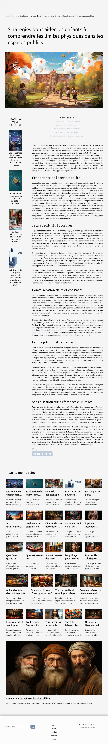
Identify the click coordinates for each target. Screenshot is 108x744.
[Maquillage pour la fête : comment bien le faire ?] (73, 547)
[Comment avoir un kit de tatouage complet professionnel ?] (73, 515)
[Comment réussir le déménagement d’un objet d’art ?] (91, 580)
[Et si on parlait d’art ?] (93, 483)
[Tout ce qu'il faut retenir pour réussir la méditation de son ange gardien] (66, 580)
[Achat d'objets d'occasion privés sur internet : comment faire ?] (17, 580)
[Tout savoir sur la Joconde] (54, 614)
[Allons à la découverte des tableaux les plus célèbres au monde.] (93, 614)
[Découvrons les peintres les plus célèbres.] (54, 668)
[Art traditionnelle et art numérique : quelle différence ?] (14, 515)
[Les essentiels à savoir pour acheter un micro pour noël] (14, 614)
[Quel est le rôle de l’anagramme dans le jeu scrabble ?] (34, 547)
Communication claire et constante (66, 129)
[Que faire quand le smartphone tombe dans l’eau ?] (14, 547)
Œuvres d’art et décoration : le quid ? (53, 526)
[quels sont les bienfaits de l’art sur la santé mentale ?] (34, 515)
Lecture (54, 736)
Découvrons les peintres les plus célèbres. (28, 698)
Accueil (7, 16)
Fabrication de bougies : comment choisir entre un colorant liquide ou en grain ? (15, 277)
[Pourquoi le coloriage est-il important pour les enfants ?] (93, 547)
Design (54, 732)
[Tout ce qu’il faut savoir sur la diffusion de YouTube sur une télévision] (34, 614)
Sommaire (68, 117)
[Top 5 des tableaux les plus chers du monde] (73, 614)
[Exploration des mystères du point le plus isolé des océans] (15, 180)
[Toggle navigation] (8, 4)
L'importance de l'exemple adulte (67, 121)
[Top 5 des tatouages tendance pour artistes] (93, 515)
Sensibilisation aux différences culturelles (66, 136)
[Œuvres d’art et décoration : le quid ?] (54, 515)
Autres (15, 16)
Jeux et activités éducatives (66, 125)
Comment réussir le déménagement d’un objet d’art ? (90, 593)
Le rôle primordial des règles (66, 132)
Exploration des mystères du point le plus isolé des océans (15, 198)
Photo (54, 729)
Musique (54, 725)
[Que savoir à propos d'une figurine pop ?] (42, 580)
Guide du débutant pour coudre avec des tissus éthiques (15, 237)
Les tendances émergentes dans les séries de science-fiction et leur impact (15, 159)
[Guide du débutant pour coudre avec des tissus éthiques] (15, 219)
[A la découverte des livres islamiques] (54, 547)
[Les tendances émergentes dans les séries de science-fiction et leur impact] (15, 140)
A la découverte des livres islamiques (53, 558)
